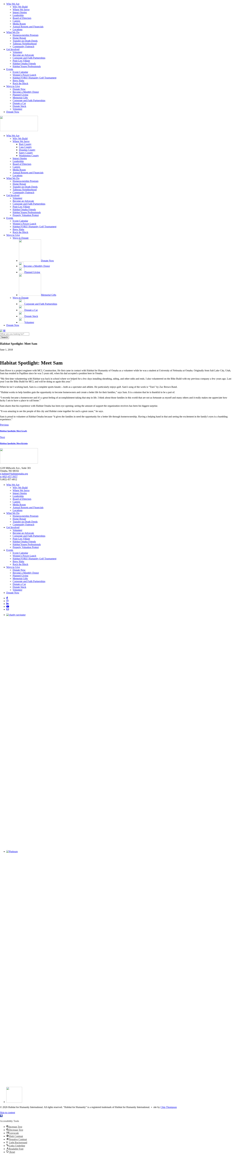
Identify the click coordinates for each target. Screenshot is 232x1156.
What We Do (12, 32)
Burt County (25, 144)
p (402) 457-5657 (9, 476)
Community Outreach (23, 46)
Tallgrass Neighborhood (25, 43)
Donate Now (19, 89)
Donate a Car (19, 103)
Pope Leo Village (21, 60)
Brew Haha (18, 80)
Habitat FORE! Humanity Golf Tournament (34, 77)
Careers (16, 21)
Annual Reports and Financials (28, 26)
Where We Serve (21, 9)
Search (4, 337)
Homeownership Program (25, 35)
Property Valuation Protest (26, 215)
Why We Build (20, 6)
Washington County (29, 155)
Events (9, 69)
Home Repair (19, 38)
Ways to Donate (21, 238)
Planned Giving (20, 94)
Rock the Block (20, 83)
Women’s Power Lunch (24, 75)
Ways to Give (13, 86)
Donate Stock (19, 106)
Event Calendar (20, 72)
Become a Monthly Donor (26, 92)
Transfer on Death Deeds (25, 40)
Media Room (19, 23)
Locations (17, 29)
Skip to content (7, 1112)
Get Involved (12, 49)
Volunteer (17, 52)
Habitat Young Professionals (27, 66)
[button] (1, 1115)
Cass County (25, 147)
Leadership (18, 15)
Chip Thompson (169, 1107)
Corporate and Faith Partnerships (29, 57)
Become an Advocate (23, 55)
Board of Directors (22, 18)
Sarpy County (26, 152)
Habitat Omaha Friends (24, 63)
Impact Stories (20, 12)
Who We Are (12, 4)
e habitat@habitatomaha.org (14, 473)
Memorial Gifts (20, 97)
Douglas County (27, 150)
